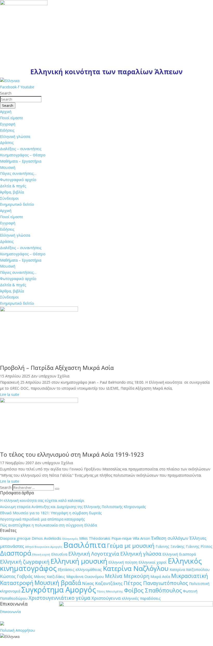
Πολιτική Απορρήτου (17, 630)
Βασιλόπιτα (84, 545)
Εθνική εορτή (41, 554)
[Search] (57, 489)
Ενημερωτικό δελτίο (17, 204)
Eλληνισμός (70, 539)
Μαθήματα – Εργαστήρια (20, 161)
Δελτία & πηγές (13, 185)
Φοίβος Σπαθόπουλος (153, 590)
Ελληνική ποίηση (122, 562)
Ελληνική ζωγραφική (24, 561)
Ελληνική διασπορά (179, 554)
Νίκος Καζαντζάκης (102, 583)
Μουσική (7, 167)
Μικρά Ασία (160, 576)
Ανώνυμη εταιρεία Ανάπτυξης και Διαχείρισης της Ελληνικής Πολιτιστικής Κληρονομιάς (73, 506)
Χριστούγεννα (106, 598)
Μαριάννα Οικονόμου (85, 576)
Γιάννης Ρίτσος (199, 546)
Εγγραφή (7, 124)
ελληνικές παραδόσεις (141, 598)
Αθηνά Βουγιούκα (37, 547)
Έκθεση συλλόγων (169, 538)
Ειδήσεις (7, 130)
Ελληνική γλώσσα (15, 136)
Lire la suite (9, 394)
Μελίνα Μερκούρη (127, 576)
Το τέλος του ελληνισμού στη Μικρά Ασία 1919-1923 (72, 454)
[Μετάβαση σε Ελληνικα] (9, 80)
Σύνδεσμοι (9, 198)
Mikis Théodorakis (94, 538)
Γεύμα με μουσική (131, 545)
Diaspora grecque (15, 538)
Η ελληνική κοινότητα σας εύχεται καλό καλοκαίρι (42, 500)
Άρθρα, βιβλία (12, 192)
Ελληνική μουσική (78, 561)
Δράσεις (7, 142)
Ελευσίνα (59, 554)
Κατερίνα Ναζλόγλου (136, 568)
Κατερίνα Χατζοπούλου (190, 569)
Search (5, 487)
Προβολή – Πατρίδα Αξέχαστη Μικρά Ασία (57, 367)
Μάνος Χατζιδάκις (49, 576)
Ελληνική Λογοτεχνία (93, 553)
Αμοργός (56, 547)
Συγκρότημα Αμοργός (58, 590)
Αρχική (5, 111)
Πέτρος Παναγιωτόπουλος (156, 583)
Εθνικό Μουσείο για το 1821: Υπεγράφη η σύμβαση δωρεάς (51, 512)
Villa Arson (141, 538)
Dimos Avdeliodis (46, 538)
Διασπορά (15, 553)
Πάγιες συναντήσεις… (18, 173)
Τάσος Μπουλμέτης (110, 591)
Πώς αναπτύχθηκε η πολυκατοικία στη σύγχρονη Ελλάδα (48, 525)
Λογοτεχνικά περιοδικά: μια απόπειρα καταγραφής (42, 519)
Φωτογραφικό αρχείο (18, 179)
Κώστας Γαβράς (16, 576)
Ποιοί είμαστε (11, 117)
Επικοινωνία (10, 611)
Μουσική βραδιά (58, 582)
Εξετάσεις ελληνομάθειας (80, 569)
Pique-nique (121, 538)
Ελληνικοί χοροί (152, 562)
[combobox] (21, 99)
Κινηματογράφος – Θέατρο (22, 154)
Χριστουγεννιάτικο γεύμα (59, 597)
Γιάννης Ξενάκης (170, 546)
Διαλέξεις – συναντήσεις (20, 148)
